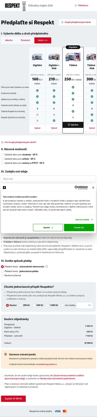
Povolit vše (79, 227)
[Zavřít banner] (93, 187)
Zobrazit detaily (82, 219)
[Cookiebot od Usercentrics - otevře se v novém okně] (77, 187)
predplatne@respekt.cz (47, 364)
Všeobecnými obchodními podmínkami (57, 378)
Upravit (46, 227)
